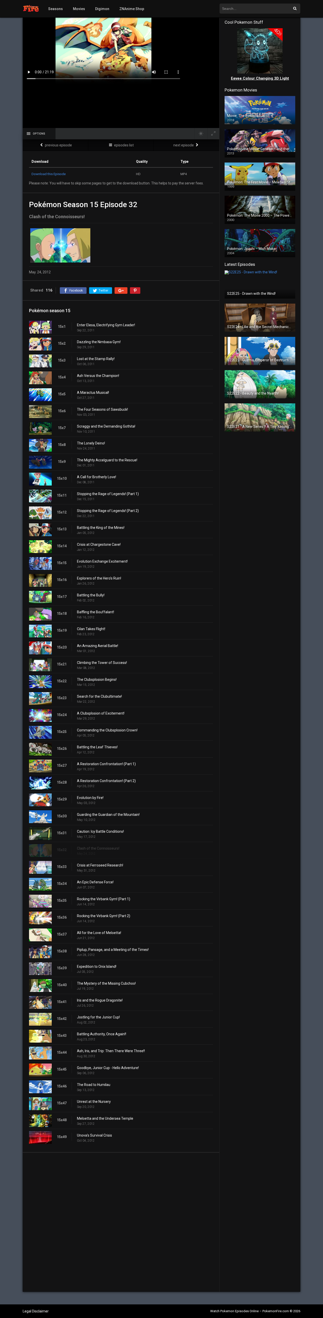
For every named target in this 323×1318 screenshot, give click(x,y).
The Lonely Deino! (91, 443)
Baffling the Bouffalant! (95, 612)
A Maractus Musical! (93, 393)
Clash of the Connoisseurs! (98, 848)
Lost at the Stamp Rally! (96, 359)
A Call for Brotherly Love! (96, 477)
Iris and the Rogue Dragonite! (100, 1000)
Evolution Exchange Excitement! (102, 561)
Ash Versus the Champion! (98, 376)
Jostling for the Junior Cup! (98, 1017)
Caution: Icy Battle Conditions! (100, 831)
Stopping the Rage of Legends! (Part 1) (108, 494)
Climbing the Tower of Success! (102, 663)
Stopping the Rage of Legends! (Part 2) (108, 511)
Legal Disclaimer (36, 1311)
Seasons (55, 9)
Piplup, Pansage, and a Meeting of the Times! (113, 950)
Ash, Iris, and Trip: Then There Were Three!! (111, 1051)
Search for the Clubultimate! (99, 696)
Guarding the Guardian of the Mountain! (108, 815)
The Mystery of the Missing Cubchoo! (106, 983)
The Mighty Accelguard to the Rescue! (107, 460)
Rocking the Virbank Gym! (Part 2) (103, 916)
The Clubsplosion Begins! (97, 680)
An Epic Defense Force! (95, 882)
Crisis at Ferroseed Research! (100, 865)
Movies (79, 9)
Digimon (102, 9)
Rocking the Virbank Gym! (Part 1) (103, 899)
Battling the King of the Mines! (100, 528)
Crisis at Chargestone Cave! (99, 544)
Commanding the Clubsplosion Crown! (107, 730)
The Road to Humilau (93, 1085)
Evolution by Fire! (90, 798)
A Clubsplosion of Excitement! (100, 713)
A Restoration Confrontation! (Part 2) (106, 781)
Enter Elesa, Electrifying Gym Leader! (106, 325)
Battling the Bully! (90, 595)
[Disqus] (121, 1222)
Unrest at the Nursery (94, 1102)
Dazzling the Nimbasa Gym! (99, 342)
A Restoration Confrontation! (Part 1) (106, 764)
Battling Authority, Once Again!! (101, 1034)
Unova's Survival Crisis (94, 1135)
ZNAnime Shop (131, 9)
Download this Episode (49, 174)
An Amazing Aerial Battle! (97, 646)
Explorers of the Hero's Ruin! (99, 578)
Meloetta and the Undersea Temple (105, 1118)
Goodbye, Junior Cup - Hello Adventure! (108, 1068)
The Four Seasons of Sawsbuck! (102, 409)
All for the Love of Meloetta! (99, 933)
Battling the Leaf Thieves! (97, 747)
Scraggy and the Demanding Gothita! (106, 426)
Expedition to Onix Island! (96, 967)
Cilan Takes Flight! (91, 629)
